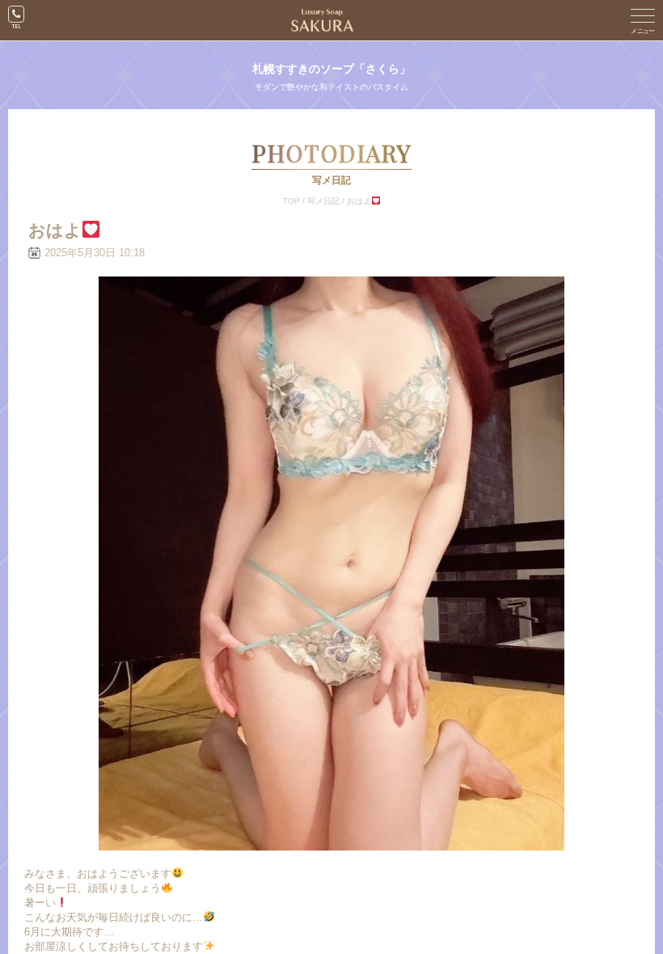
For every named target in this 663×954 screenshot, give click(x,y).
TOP (291, 200)
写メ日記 (323, 200)
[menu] (643, 20)
